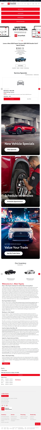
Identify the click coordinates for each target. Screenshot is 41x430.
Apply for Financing (23, 416)
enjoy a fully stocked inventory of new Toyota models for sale (25, 302)
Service (12, 414)
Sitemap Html (13, 428)
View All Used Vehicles (5, 418)
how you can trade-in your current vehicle (25, 333)
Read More (6, 363)
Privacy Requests (33, 419)
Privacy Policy (5, 428)
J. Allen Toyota (2, 428)
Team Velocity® (33, 427)
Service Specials (13, 418)
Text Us (38, 424)
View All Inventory (20, 264)
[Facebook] (2, 405)
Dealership (33, 414)
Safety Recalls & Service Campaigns (21, 428)
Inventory (3, 414)
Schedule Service (36, 74)
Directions (32, 418)
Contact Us (5, 396)
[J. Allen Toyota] (4, 3)
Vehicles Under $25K (5, 422)
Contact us (17, 359)
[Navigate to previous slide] (1, 32)
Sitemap (11, 428)
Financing (22, 414)
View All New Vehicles (5, 416)
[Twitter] (4, 405)
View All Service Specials (29, 74)
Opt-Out (25, 428)
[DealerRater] (7, 405)
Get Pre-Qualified (23, 418)
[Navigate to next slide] (40, 32)
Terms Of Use (8, 428)
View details (20, 65)
